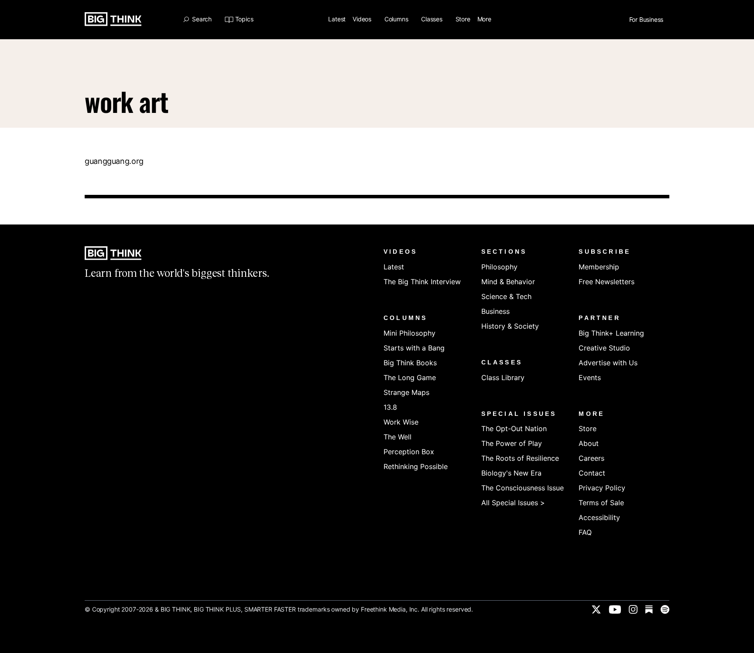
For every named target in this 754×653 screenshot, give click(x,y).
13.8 (390, 407)
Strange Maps (406, 392)
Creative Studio (604, 348)
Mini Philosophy (409, 333)
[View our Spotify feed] (665, 609)
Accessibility (599, 517)
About (589, 443)
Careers (591, 458)
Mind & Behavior (508, 281)
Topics (244, 19)
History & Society (510, 326)
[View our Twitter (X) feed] (596, 609)
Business (495, 311)
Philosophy (499, 266)
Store (463, 19)
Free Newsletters (606, 281)
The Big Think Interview (422, 281)
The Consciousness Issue (522, 487)
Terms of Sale (601, 502)
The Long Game (410, 377)
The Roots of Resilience (520, 458)
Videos (363, 19)
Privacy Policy (602, 487)
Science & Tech (506, 296)
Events (590, 377)
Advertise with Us (608, 362)
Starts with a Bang (414, 348)
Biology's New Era (511, 473)
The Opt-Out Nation (514, 428)
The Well (397, 436)
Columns (397, 19)
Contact (592, 473)
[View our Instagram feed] (633, 609)
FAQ (585, 532)
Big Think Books (410, 362)
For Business (647, 20)
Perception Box (409, 451)
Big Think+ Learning (611, 333)
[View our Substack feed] (649, 609)
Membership (599, 266)
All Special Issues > (513, 502)
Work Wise (401, 422)
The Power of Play (511, 443)
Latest (337, 19)
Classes (432, 19)
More (485, 19)
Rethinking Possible (416, 466)
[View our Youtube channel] (615, 609)
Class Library (502, 377)
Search (201, 19)
